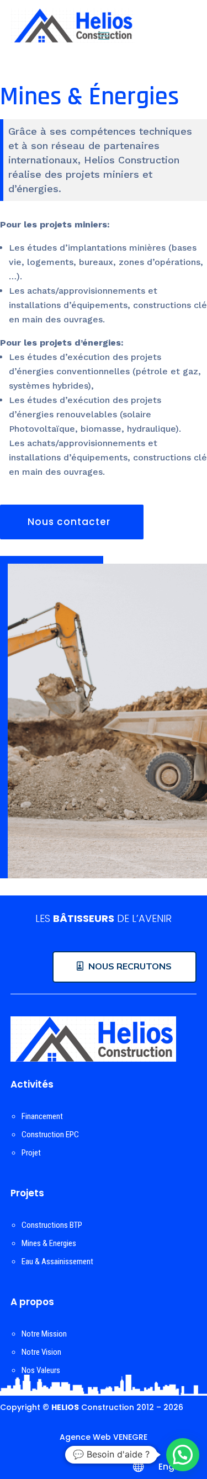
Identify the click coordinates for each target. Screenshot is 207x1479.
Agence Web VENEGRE (103, 1437)
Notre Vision (41, 1352)
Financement (42, 1116)
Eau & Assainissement (57, 1261)
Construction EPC (50, 1134)
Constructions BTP (52, 1225)
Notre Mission (44, 1334)
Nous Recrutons (130, 966)
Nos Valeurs (41, 1370)
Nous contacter (69, 521)
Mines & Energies (49, 1243)
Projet (31, 1153)
